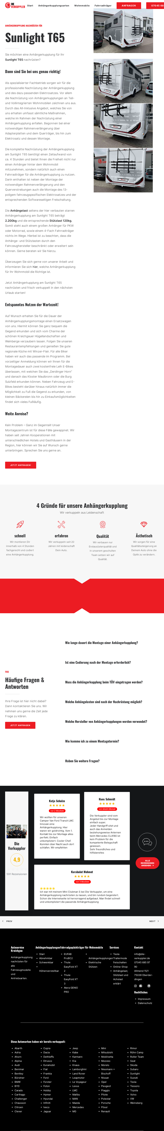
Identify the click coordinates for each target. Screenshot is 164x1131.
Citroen (19, 1107)
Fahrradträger (103, 5)
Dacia (46, 1052)
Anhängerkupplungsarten (53, 5)
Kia (74, 1060)
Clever (18, 1111)
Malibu (76, 1094)
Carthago (20, 1094)
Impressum (144, 998)
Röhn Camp (136, 1052)
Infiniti (46, 1102)
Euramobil (49, 1065)
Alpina (18, 1060)
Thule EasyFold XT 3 (71, 979)
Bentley (19, 1073)
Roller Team (137, 1056)
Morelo (105, 1065)
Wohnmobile (82, 5)
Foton (46, 1086)
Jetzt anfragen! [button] (20, 465)
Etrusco (47, 1060)
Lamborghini (79, 1069)
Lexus (75, 1086)
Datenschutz (145, 1003)
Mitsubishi (107, 1052)
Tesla (133, 1081)
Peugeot (106, 1086)
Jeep (75, 1048)
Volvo (133, 1094)
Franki (46, 1073)
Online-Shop (120, 966)
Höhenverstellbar (49, 970)
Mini (103, 1048)
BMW (17, 1081)
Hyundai (48, 1098)
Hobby (47, 1090)
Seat (132, 1060)
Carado (19, 1090)
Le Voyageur (79, 1081)
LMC (75, 1090)
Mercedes (78, 1107)
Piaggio (105, 1090)
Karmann (77, 1056)
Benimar (19, 1069)
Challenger (21, 1098)
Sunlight (135, 1073)
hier (35, 266)
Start (30, 5)
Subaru (134, 1069)
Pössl (104, 1107)
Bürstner (20, 1077)
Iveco (46, 1107)
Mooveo (105, 1060)
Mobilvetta (107, 1056)
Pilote (104, 1094)
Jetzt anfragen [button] (20, 725)
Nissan (105, 1077)
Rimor (133, 1048)
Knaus (75, 1065)
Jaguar (47, 1111)
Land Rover (78, 1073)
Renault (105, 1111)
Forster (47, 1081)
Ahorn (18, 1056)
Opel (104, 1081)
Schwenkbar (46, 962)
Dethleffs (48, 1056)
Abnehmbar (45, 958)
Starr (42, 954)
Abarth (18, 1048)
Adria (17, 1052)
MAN (75, 1098)
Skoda (133, 1065)
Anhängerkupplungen (101, 958)
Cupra (46, 1048)
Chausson (20, 1102)
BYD (17, 1086)
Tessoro (134, 1086)
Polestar (106, 1098)
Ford (46, 1077)
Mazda (76, 1102)
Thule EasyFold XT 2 (71, 966)
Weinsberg (136, 1102)
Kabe (75, 1052)
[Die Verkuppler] (15, 5)
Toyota (134, 1090)
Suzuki (134, 1077)
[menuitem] (31, 5)
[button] (135, 986)
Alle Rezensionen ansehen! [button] (148, 863)
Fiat (45, 1069)
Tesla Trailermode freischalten (120, 958)
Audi (17, 1065)
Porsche (106, 1102)
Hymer (47, 1094)
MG (74, 1111)
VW (132, 1098)
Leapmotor (78, 1077)
